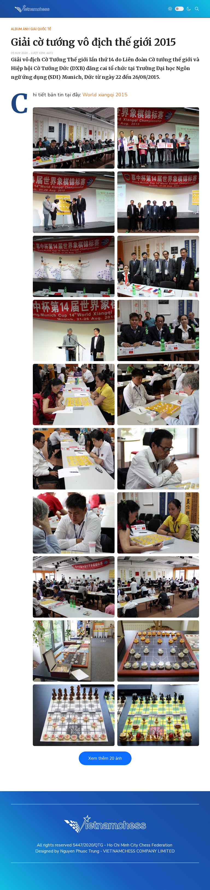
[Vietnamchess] (32, 9)
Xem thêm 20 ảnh (105, 758)
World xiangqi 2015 (104, 94)
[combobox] (197, 8)
